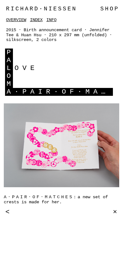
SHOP (109, 9)
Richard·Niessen (41, 9)
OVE (26, 68)
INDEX (36, 19)
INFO (51, 19)
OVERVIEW (16, 19)
